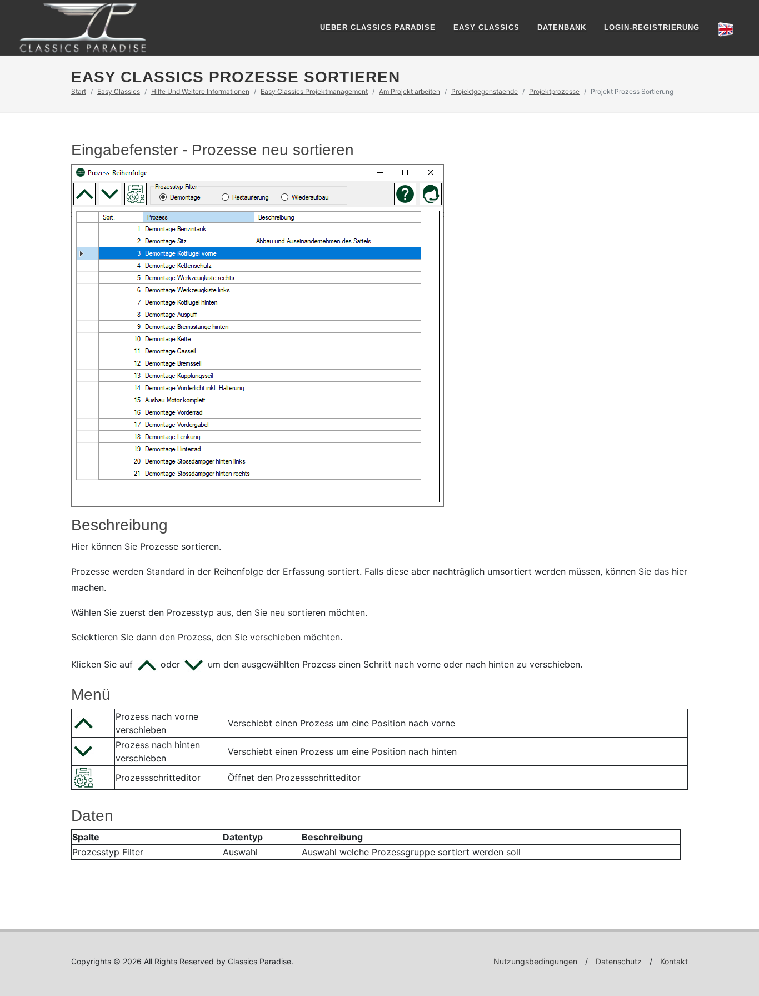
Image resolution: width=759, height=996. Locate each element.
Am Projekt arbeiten (409, 91)
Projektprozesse (554, 91)
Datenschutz (619, 961)
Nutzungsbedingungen (535, 961)
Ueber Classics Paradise (378, 27)
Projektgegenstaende (484, 91)
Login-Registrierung (652, 27)
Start (78, 91)
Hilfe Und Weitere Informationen (200, 91)
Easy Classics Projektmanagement (314, 91)
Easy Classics (486, 27)
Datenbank (561, 27)
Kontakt (674, 961)
